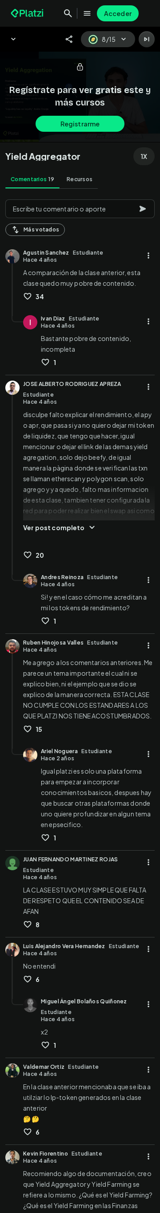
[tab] (32, 179)
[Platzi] (28, 13)
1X (144, 156)
